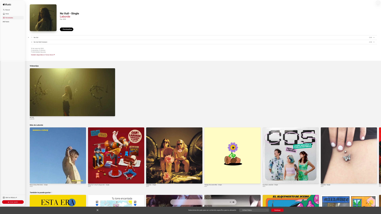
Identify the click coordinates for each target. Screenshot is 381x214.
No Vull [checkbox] (36, 37)
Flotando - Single (326, 128)
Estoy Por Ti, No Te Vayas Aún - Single (100, 128)
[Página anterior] (27, 155)
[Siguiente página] (379, 155)
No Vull (32, 117)
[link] (41, 192)
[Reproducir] (32, 113)
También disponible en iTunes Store (42, 55)
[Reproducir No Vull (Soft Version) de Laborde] (32, 42)
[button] (13, 9)
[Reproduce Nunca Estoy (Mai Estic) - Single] (32, 181)
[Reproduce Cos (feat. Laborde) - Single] (265, 181)
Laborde (65, 16)
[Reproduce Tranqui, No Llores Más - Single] (206, 181)
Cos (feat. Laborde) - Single (271, 128)
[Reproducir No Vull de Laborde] (32, 37)
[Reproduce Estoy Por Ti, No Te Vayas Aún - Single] (90, 181)
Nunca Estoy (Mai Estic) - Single (40, 128)
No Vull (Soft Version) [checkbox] (40, 42)
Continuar (277, 210)
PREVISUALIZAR (368, 37)
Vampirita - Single (151, 128)
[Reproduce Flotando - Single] (323, 181)
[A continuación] (230, 202)
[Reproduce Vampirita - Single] (148, 181)
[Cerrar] (97, 210)
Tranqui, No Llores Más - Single (214, 128)
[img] (7, 4)
